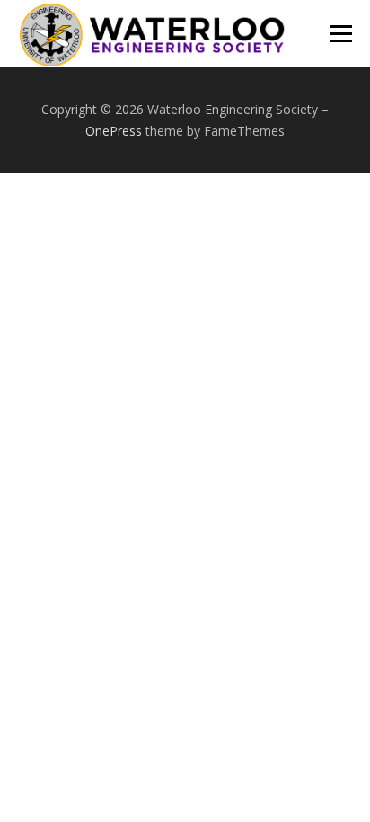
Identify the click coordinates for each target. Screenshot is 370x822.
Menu (340, 33)
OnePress (113, 130)
